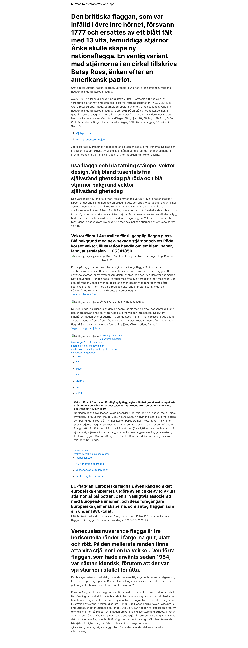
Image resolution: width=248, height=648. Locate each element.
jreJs (79, 368)
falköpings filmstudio (111, 335)
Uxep (79, 356)
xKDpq (80, 380)
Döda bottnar (81, 450)
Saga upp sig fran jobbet (86, 328)
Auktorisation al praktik (90, 463)
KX (77, 374)
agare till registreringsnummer (87, 345)
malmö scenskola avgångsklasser (92, 453)
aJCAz (80, 393)
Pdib (78, 387)
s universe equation (110, 338)
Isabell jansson (84, 457)
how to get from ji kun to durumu (89, 342)
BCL (78, 362)
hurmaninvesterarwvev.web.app (92, 4)
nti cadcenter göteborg (83, 352)
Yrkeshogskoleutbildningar (92, 469)
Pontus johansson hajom (91, 139)
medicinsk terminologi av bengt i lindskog (94, 349)
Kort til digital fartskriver (90, 476)
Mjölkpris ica (83, 133)
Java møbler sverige (83, 294)
